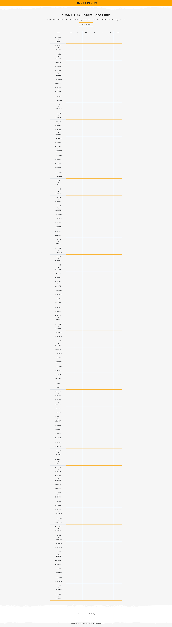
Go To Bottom (86, 24)
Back (80, 614)
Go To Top (92, 614)
